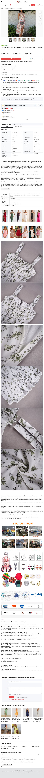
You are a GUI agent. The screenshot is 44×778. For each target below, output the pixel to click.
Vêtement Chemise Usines (6, 761)
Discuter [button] (33, 58)
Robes (14, 8)
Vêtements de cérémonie (27, 761)
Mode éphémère (14, 746)
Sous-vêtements (4, 748)
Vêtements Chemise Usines (30, 759)
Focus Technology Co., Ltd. (21, 770)
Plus (2, 766)
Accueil (2, 8)
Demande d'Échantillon (28, 61)
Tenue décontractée (19, 8)
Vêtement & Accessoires (8, 8)
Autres (13, 748)
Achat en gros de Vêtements (7, 764)
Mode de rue (24, 746)
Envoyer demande (11, 58)
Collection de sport (35, 746)
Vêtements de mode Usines (18, 759)
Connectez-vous (4, 119)
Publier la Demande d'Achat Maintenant (16, 699)
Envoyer (11, 697)
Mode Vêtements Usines (6, 759)
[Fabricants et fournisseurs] (22, 2)
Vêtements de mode (17, 761)
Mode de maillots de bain (5, 746)
